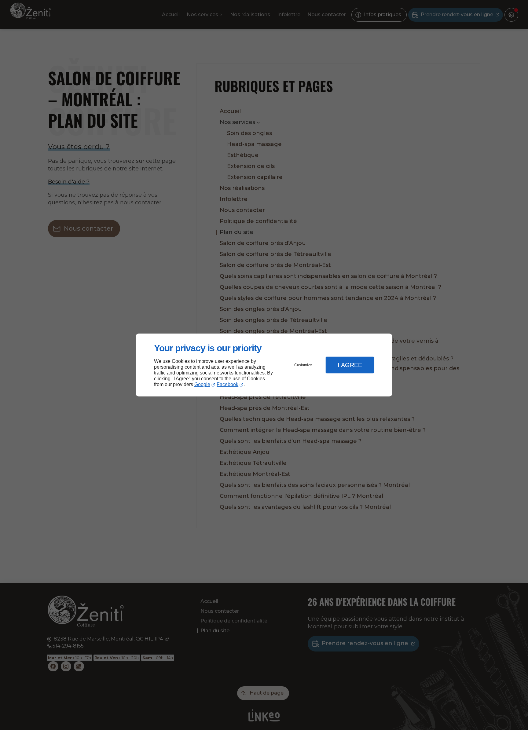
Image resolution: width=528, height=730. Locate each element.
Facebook (227, 384)
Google (202, 384)
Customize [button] (303, 365)
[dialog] (264, 365)
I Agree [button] (350, 365)
